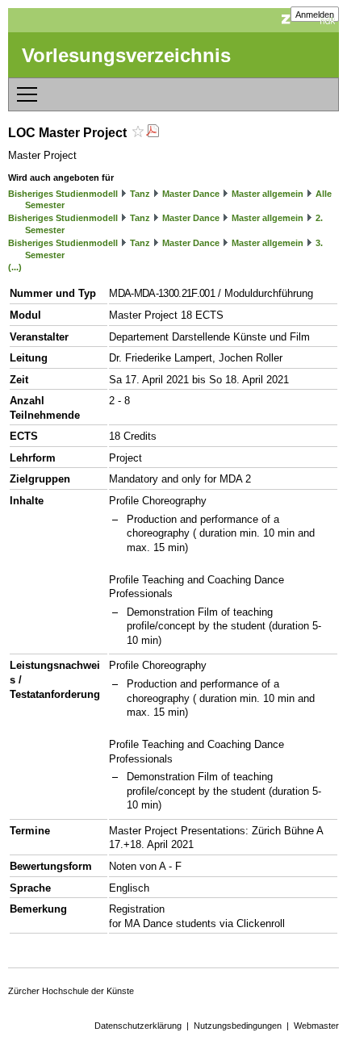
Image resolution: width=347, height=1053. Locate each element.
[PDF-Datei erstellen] (152, 133)
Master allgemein (267, 193)
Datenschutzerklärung (138, 1025)
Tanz (140, 193)
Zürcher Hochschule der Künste (71, 991)
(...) (15, 267)
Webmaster (316, 1025)
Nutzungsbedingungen (238, 1025)
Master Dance (190, 193)
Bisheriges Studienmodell (63, 193)
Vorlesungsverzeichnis (126, 55)
